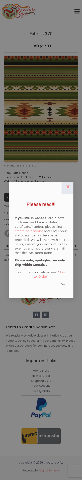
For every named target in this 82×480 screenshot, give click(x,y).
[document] (41, 240)
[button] (67, 187)
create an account (29, 231)
